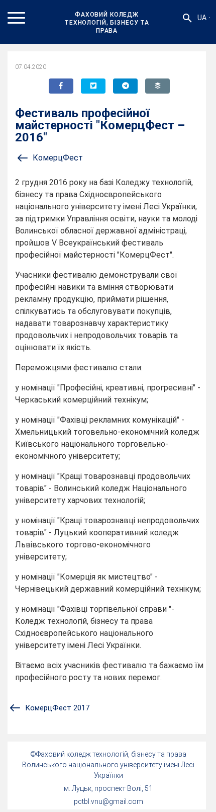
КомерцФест (58, 158)
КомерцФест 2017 (57, 707)
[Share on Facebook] (61, 86)
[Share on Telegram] (125, 86)
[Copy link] (157, 86)
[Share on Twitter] (93, 86)
